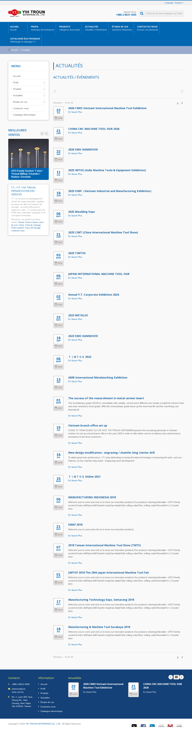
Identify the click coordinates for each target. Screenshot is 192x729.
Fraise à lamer (31, 222)
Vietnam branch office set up (87, 425)
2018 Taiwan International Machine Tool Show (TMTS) (104, 545)
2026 (60, 118)
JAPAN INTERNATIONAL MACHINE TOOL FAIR (98, 274)
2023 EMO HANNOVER (83, 336)
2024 (60, 284)
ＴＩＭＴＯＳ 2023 (79, 357)
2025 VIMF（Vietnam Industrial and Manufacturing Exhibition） (110, 191)
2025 (60, 159)
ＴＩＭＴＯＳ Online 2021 (84, 476)
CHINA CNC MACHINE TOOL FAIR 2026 (93, 129)
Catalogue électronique (25, 40)
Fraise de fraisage (32, 228)
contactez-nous (18, 231)
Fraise (21, 225)
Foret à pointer (17, 228)
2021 (60, 408)
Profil (42, 28)
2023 (60, 325)
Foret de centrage (33, 225)
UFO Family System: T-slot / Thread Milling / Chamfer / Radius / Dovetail (26, 174)
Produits (69, 28)
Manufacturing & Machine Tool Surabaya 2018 (99, 627)
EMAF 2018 (75, 524)
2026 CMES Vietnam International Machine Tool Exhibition (107, 108)
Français (178, 3)
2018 (60, 507)
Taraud (21, 222)
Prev (46, 133)
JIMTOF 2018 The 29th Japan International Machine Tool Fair (108, 572)
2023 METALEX (78, 315)
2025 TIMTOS (77, 253)
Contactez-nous (147, 28)
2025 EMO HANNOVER (83, 149)
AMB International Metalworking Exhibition (97, 377)
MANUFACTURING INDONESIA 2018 (92, 497)
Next (42, 133)
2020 (60, 435)
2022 (60, 387)
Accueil (14, 28)
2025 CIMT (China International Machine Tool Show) (103, 232)
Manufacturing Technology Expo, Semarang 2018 (101, 599)
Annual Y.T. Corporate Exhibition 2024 (93, 294)
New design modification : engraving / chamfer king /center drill (111, 452)
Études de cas (122, 28)
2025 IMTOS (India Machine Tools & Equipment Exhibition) (107, 170)
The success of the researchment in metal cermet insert (106, 398)
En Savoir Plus (75, 112)
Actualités (96, 28)
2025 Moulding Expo (81, 211)
